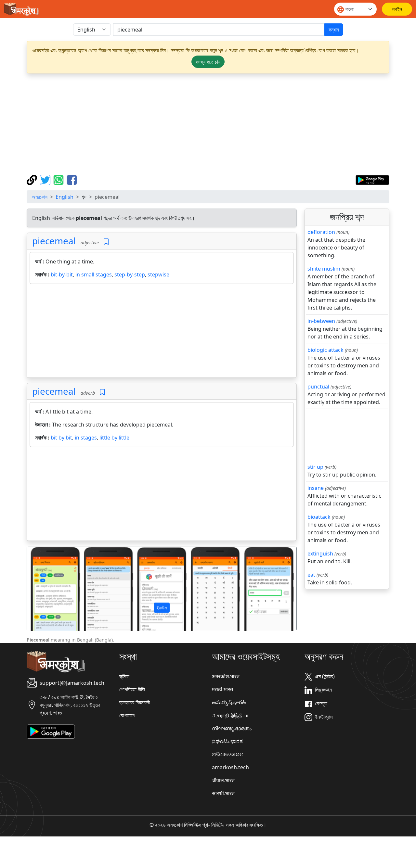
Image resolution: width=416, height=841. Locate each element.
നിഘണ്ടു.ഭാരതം (232, 728)
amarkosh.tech (230, 767)
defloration (321, 232)
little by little (114, 437)
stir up (315, 466)
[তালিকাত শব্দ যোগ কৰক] (106, 241)
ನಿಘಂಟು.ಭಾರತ (227, 741)
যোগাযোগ (127, 715)
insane (315, 487)
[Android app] (51, 730)
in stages (86, 437)
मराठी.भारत (222, 689)
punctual (318, 386)
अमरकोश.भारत (226, 676)
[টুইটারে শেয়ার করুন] (46, 179)
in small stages (93, 274)
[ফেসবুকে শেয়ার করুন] (72, 179)
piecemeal (54, 241)
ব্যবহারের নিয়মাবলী (134, 702)
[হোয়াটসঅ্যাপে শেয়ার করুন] (59, 179)
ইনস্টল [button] (162, 608)
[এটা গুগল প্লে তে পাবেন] (372, 179)
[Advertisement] (208, 124)
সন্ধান (334, 29)
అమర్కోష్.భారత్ (229, 702)
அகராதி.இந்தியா (230, 715)
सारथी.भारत (223, 793)
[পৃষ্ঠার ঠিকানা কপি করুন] (33, 179)
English (64, 196)
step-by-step (129, 274)
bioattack (319, 516)
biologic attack (325, 349)
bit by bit (61, 437)
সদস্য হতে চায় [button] (208, 61)
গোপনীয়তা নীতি (132, 689)
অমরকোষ (39, 196)
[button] (47, 588)
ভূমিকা (124, 676)
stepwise (158, 274)
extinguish (320, 553)
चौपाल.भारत (223, 780)
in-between (321, 321)
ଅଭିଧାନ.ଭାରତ (227, 754)
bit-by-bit (62, 274)
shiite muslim (323, 268)
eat (311, 574)
